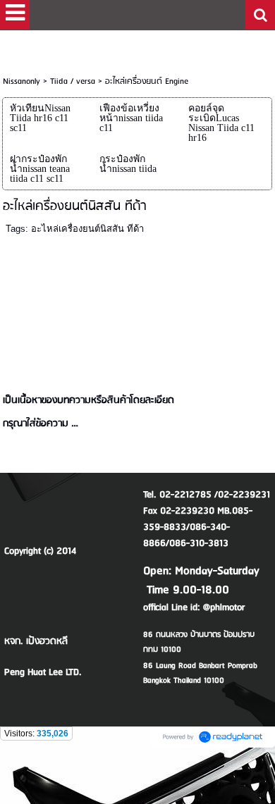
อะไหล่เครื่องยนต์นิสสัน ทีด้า (87, 228)
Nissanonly (21, 81)
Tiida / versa (72, 81)
